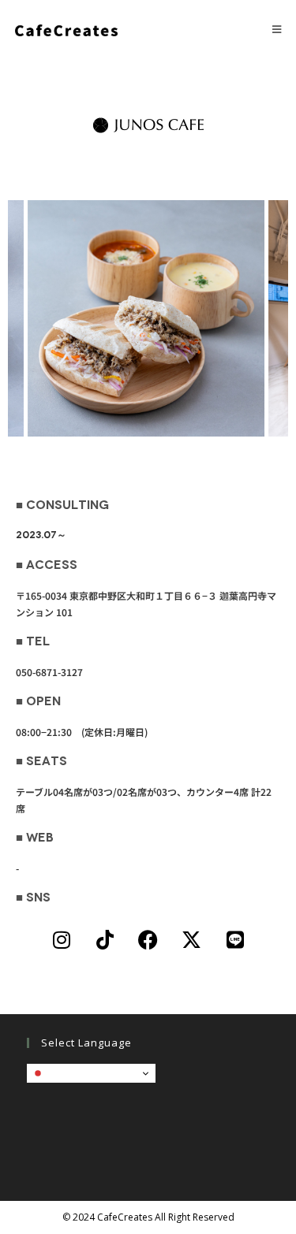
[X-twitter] (192, 939)
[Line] (235, 939)
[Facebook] (148, 939)
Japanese (68, 1073)
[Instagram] (61, 939)
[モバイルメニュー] (277, 29)
